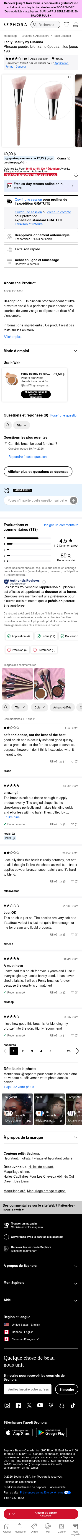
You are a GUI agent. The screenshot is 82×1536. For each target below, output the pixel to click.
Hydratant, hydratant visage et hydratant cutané (38, 1158)
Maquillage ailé (14, 1190)
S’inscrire (66, 1389)
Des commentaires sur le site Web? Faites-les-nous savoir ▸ (39, 1207)
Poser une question (64, 415)
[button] (68, 158)
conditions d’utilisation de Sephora (25, 1487)
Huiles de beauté (40, 1166)
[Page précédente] (5, 1051)
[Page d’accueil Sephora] (15, 24)
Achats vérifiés (62, 707)
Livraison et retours (29, 224)
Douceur (20, 66)
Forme (9, 66)
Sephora (33, 1153)
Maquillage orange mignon (46, 1190)
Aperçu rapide (10, 384)
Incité (8, 837)
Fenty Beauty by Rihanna (23, 42)
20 (69, 1051)
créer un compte (59, 212)
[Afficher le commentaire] (17, 683)
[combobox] (45, 24)
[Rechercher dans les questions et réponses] (8, 425)
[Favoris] (66, 24)
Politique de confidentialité (20, 1482)
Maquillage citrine (16, 1171)
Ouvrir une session (28, 212)
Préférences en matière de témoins (41, 1492)
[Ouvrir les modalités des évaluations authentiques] (44, 581)
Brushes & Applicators (35, 35)
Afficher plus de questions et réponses (38, 471)
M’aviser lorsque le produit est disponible (36, 394)
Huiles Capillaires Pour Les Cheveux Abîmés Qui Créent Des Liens (39, 1178)
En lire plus (12, 817)
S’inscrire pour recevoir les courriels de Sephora (34, 1377)
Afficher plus (12, 336)
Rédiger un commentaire (60, 524)
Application (61, 63)
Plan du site (11, 1492)
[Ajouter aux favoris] (76, 175)
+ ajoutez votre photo (19, 1087)
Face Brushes (62, 35)
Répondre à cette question (27, 456)
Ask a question (39, 58)
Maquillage (11, 35)
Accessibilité (58, 1487)
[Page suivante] (77, 1051)
